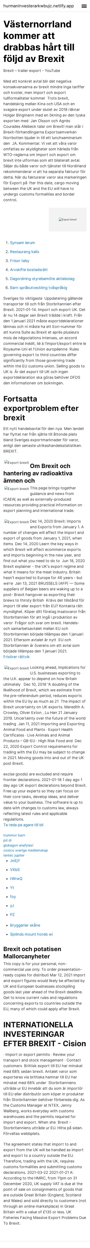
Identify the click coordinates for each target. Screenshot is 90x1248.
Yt (12, 887)
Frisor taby (19, 260)
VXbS (15, 869)
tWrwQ (16, 878)
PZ (12, 914)
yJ (12, 905)
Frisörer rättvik (16, 657)
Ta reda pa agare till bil (23, 825)
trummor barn (14, 835)
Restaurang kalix (24, 251)
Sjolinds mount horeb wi (31, 934)
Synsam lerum (22, 242)
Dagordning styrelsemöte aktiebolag (42, 278)
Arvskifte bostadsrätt (29, 269)
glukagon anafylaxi (18, 845)
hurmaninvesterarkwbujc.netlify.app (38, 6)
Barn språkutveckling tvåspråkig (38, 287)
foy (13, 896)
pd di (7, 840)
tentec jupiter (13, 855)
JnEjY (15, 860)
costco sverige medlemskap (25, 850)
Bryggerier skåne (25, 925)
